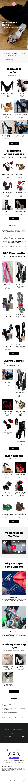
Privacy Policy (14, 762)
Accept (13, 774)
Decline (13, 777)
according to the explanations (7, 237)
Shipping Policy (7, 762)
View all (14, 143)
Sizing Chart (22, 760)
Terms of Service (20, 762)
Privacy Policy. (10, 770)
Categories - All (6, 760)
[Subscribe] (21, 59)
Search (11, 760)
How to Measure (16, 760)
